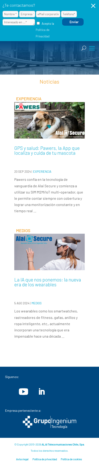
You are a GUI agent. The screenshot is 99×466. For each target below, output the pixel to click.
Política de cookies (71, 459)
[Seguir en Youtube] (23, 391)
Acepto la (45, 30)
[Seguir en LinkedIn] (41, 392)
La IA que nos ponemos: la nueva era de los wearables (47, 282)
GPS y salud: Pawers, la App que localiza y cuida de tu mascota (47, 150)
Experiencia (42, 171)
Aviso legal (22, 459)
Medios (37, 303)
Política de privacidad (44, 459)
